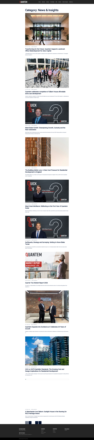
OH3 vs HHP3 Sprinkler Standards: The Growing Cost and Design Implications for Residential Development (44, 370)
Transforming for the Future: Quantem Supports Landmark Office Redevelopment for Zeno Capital (45, 50)
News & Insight (65, 1)
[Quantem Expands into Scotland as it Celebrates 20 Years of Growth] (47, 306)
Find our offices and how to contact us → (25, 434)
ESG (56, 1)
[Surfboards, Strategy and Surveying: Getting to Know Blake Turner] (47, 227)
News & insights (43, 432)
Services (43, 1)
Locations (54, 432)
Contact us (71, 1)
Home (40, 1)
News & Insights (34, 46)
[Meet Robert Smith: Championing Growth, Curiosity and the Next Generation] (47, 112)
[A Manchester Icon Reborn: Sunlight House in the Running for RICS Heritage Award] (47, 393)
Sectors (47, 1)
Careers (59, 1)
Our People (52, 1)
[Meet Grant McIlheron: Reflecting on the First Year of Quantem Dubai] (47, 191)
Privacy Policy (26, 438)
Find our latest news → (22, 430)
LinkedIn (66, 430)
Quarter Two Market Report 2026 (36, 283)
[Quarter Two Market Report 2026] (47, 265)
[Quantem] (23, 2)
